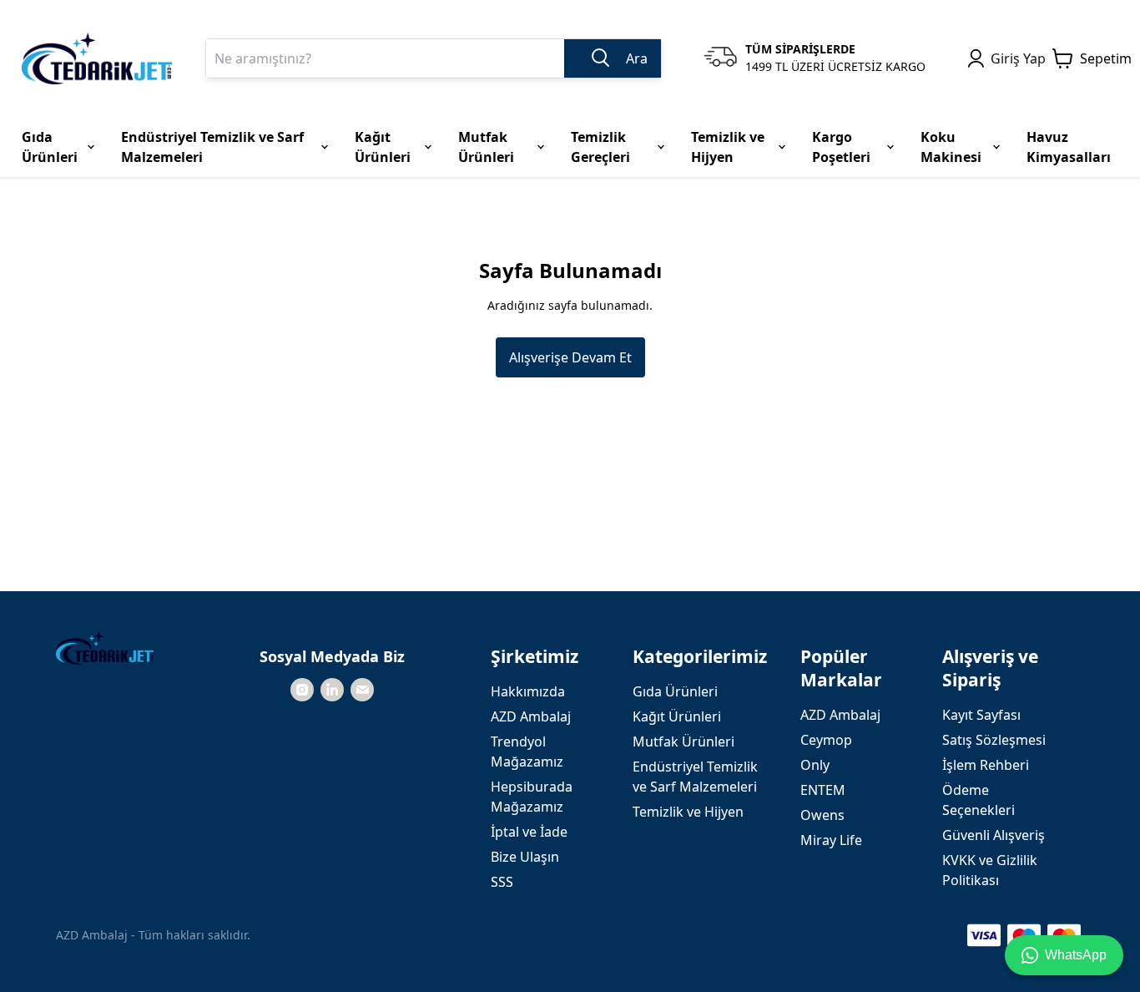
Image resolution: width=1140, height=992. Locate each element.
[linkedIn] (332, 689)
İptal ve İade (529, 831)
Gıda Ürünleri (675, 691)
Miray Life (831, 840)
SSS (502, 882)
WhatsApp (1076, 955)
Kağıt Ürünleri (677, 716)
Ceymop (826, 740)
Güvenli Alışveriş (993, 835)
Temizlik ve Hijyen (688, 811)
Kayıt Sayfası (981, 715)
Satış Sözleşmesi (994, 740)
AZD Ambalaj (531, 716)
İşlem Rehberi (985, 765)
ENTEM (822, 790)
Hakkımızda (528, 691)
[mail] (362, 689)
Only (815, 765)
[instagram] (302, 689)
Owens (822, 815)
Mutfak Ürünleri (683, 741)
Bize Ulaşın (525, 857)
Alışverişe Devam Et (570, 357)
